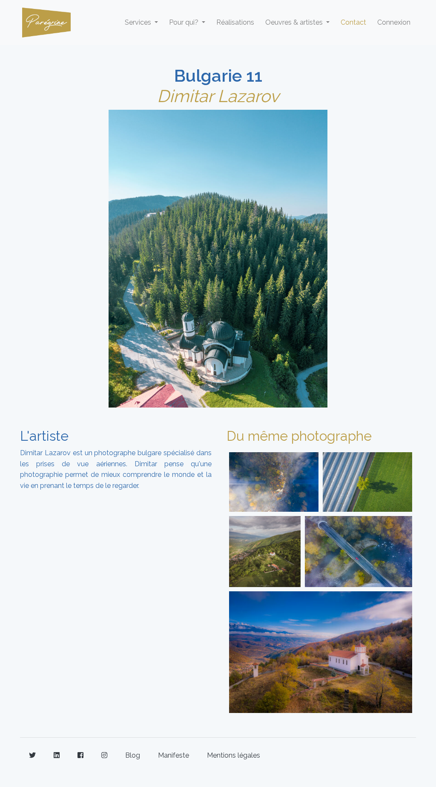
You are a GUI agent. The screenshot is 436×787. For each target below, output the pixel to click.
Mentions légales (233, 755)
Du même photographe (299, 436)
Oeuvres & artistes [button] (294, 22)
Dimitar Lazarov (218, 96)
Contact (353, 22)
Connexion (393, 22)
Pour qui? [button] (184, 22)
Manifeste (173, 755)
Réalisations (235, 22)
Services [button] (139, 22)
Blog (132, 755)
